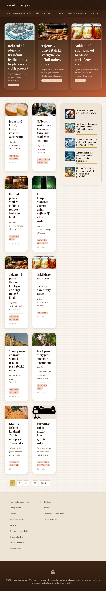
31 (35, 483)
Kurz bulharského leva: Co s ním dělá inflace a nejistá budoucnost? (84, 156)
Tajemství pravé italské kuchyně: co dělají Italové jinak (51, 54)
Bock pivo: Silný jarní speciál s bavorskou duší (44, 358)
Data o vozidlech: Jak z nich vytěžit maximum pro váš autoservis (86, 142)
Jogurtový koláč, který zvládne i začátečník (16, 129)
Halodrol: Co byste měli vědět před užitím (86, 112)
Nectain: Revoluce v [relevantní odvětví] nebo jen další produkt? (85, 172)
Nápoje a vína (43, 13)
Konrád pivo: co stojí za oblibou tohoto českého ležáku (14, 205)
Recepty (95, 13)
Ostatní (59, 13)
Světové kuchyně (52, 80)
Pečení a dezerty (77, 13)
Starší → (45, 483)
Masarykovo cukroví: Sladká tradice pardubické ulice (16, 360)
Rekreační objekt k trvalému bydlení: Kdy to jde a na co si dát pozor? (18, 57)
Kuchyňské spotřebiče (19, 13)
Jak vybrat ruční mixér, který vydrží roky (43, 433)
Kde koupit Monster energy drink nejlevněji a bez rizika (43, 207)
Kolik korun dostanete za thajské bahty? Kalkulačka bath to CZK (86, 128)
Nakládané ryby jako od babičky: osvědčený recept (84, 54)
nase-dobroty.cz (17, 5)
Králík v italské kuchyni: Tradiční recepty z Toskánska (16, 433)
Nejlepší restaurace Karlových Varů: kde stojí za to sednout (44, 130)
